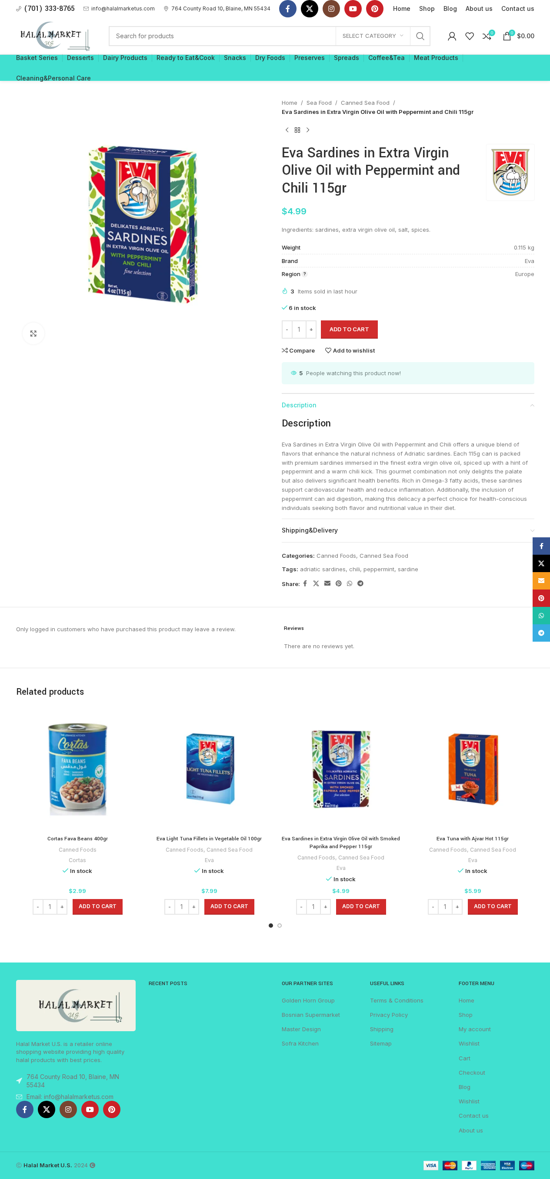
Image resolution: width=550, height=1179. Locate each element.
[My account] (452, 36)
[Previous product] (287, 130)
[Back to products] (297, 130)
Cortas (77, 860)
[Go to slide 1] (271, 925)
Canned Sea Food (365, 102)
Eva (209, 860)
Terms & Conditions (396, 1000)
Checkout (472, 1072)
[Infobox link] (119, 8)
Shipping (381, 1029)
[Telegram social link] (360, 584)
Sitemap (381, 1043)
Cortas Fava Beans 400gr (77, 839)
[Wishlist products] (469, 36)
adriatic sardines (323, 569)
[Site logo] (54, 35)
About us (471, 1130)
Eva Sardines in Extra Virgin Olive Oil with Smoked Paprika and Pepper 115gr (341, 842)
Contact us (474, 1115)
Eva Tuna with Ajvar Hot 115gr (473, 839)
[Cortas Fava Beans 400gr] (77, 769)
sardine (408, 569)
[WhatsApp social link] (349, 584)
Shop (466, 1014)
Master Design (301, 1029)
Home (289, 102)
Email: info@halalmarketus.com (70, 1096)
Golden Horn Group (308, 1000)
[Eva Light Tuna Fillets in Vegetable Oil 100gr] (209, 769)
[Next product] (308, 130)
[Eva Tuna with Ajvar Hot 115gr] (472, 769)
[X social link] (309, 8)
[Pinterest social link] (374, 8)
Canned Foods (336, 555)
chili (354, 569)
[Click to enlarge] (33, 333)
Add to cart (349, 329)
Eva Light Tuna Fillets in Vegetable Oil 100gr (209, 839)
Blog (464, 1086)
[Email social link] (327, 584)
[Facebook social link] (288, 8)
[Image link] (76, 1004)
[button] (98, 907)
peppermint (378, 569)
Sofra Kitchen (300, 1043)
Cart (464, 1058)
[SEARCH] (420, 36)
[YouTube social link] (353, 8)
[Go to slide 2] (279, 925)
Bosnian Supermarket (311, 1014)
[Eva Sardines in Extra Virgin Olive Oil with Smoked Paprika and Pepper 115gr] (341, 769)
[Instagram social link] (331, 8)
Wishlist (469, 1043)
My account (475, 1029)
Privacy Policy (389, 1014)
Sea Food (319, 102)
